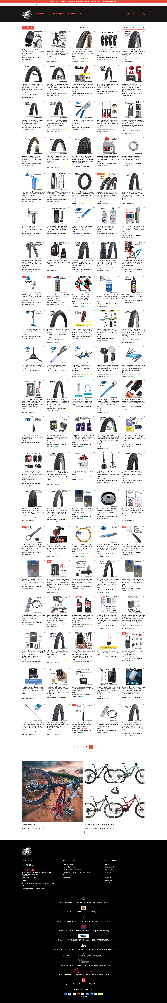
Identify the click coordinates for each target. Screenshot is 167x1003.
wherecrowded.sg (102, 931)
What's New (66, 877)
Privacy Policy (81, 4)
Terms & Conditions (46, 4)
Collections (39, 14)
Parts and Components (69, 867)
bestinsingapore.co (102, 974)
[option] (83, 1)
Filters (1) (29, 27)
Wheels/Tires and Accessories (72, 870)
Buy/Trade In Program (55, 14)
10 (86, 747)
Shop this (27, 832)
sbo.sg (113, 949)
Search (24, 4)
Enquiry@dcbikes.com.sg (31, 874)
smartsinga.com (102, 902)
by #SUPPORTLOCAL (101, 940)
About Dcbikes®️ (33, 4)
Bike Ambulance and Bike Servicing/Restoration (77, 872)
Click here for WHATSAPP (29, 877)
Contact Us (71, 4)
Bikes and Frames (68, 864)
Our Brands (57, 4)
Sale (80, 14)
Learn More (90, 832)
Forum (64, 4)
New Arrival (71, 14)
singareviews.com (102, 912)
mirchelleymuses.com (102, 921)
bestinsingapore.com (103, 965)
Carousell (76, 984)
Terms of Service (92, 4)
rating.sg (101, 956)
